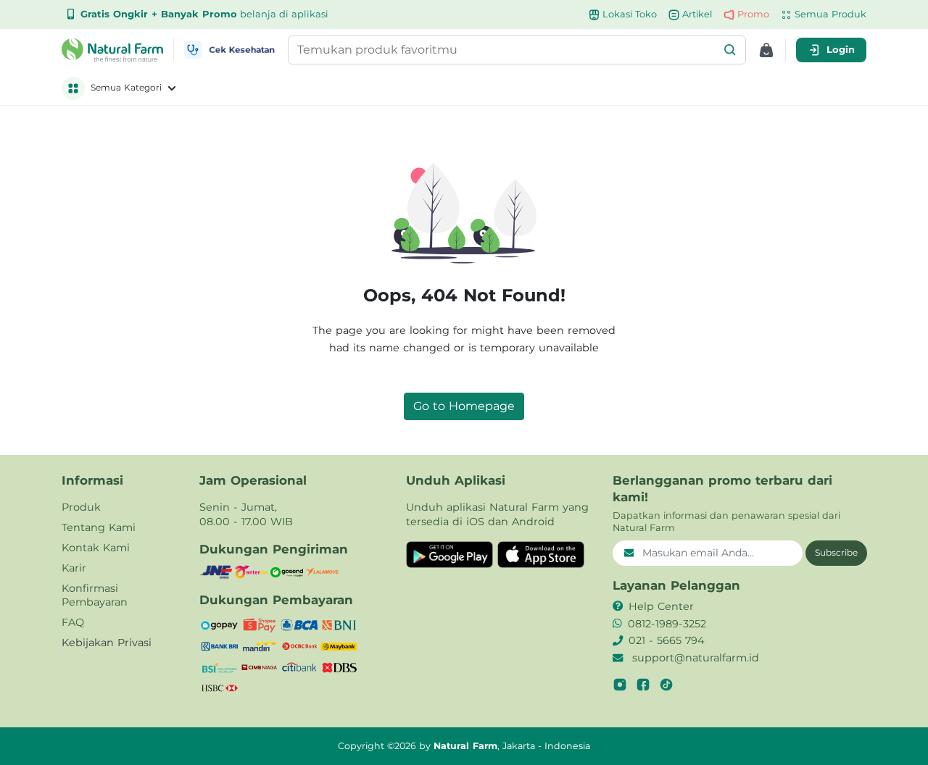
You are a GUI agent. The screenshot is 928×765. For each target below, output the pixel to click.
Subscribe (836, 552)
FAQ (73, 622)
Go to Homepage (464, 406)
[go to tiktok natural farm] (666, 684)
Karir (74, 567)
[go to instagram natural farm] (620, 684)
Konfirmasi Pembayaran (95, 595)
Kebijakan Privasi (107, 642)
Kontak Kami (96, 547)
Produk (81, 507)
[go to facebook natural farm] (643, 684)
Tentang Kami (99, 527)
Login (840, 49)
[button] (730, 50)
